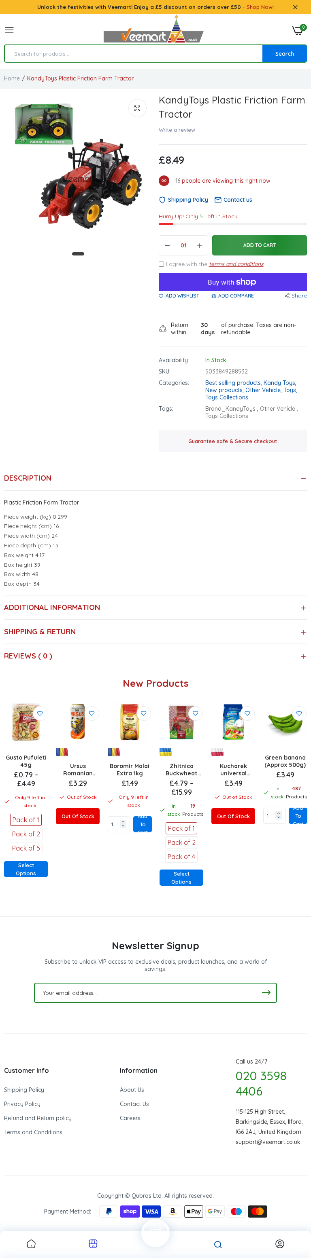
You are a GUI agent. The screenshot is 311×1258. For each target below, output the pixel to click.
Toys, (290, 390)
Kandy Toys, (280, 382)
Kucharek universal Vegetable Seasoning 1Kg (233, 769)
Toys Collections (226, 397)
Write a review (177, 130)
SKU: (164, 371)
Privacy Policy (22, 1104)
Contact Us (134, 1104)
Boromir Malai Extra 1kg (129, 769)
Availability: (174, 360)
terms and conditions (236, 264)
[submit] (266, 993)
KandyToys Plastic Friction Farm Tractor (232, 107)
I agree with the (215, 264)
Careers (130, 1118)
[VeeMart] (153, 30)
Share (299, 295)
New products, (225, 390)
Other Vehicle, (264, 390)
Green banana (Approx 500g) (285, 761)
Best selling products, (234, 382)
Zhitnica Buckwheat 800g (181, 769)
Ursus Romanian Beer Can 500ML (78, 769)
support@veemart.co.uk (268, 1142)
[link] (40, 713)
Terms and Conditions (33, 1132)
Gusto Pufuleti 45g (26, 761)
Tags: (166, 408)
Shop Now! (260, 7)
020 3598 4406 (261, 1083)
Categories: (174, 382)
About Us (132, 1089)
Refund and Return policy (38, 1118)
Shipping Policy (24, 1089)
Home (12, 78)
